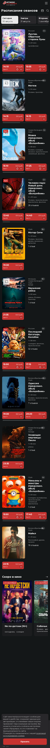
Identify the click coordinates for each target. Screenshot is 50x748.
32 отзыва (32, 349)
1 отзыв (31, 246)
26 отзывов (33, 205)
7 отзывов (33, 403)
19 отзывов (33, 545)
